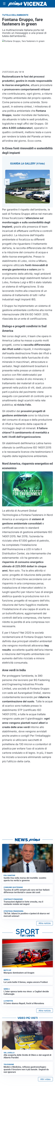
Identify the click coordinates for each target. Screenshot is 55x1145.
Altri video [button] (45, 1079)
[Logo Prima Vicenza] (27, 3)
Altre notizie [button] (45, 923)
